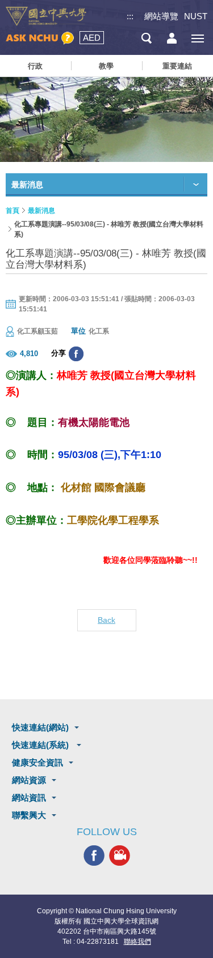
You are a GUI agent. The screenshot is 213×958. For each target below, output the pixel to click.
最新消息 (41, 211)
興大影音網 (119, 855)
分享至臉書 (76, 354)
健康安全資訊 (37, 762)
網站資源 (29, 780)
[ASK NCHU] (40, 38)
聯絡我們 (137, 942)
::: (130, 16)
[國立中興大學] (46, 16)
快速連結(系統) (41, 745)
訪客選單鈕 (172, 38)
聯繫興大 (29, 815)
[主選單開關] (197, 38)
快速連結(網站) (40, 727)
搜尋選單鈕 (146, 38)
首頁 (12, 211)
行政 (35, 66)
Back (106, 620)
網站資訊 (29, 797)
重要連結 (177, 66)
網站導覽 (161, 16)
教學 (106, 66)
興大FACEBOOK (94, 855)
